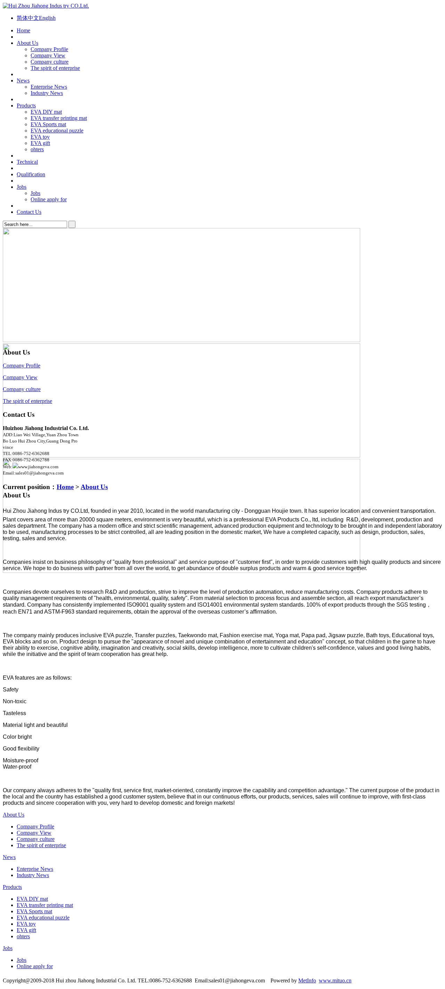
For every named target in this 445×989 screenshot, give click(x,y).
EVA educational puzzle (57, 130)
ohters (37, 149)
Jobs (21, 187)
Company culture (49, 62)
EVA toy (40, 137)
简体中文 (28, 18)
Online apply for (49, 199)
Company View (48, 55)
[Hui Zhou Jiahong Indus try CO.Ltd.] (46, 6)
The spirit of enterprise (55, 68)
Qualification (31, 174)
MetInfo (307, 980)
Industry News (47, 93)
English (47, 18)
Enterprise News (49, 87)
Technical (27, 162)
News (23, 80)
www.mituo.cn (335, 980)
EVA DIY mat (46, 112)
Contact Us (29, 212)
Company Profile (49, 49)
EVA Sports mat (48, 124)
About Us (27, 43)
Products (26, 105)
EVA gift (40, 143)
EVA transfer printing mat (59, 118)
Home (23, 30)
